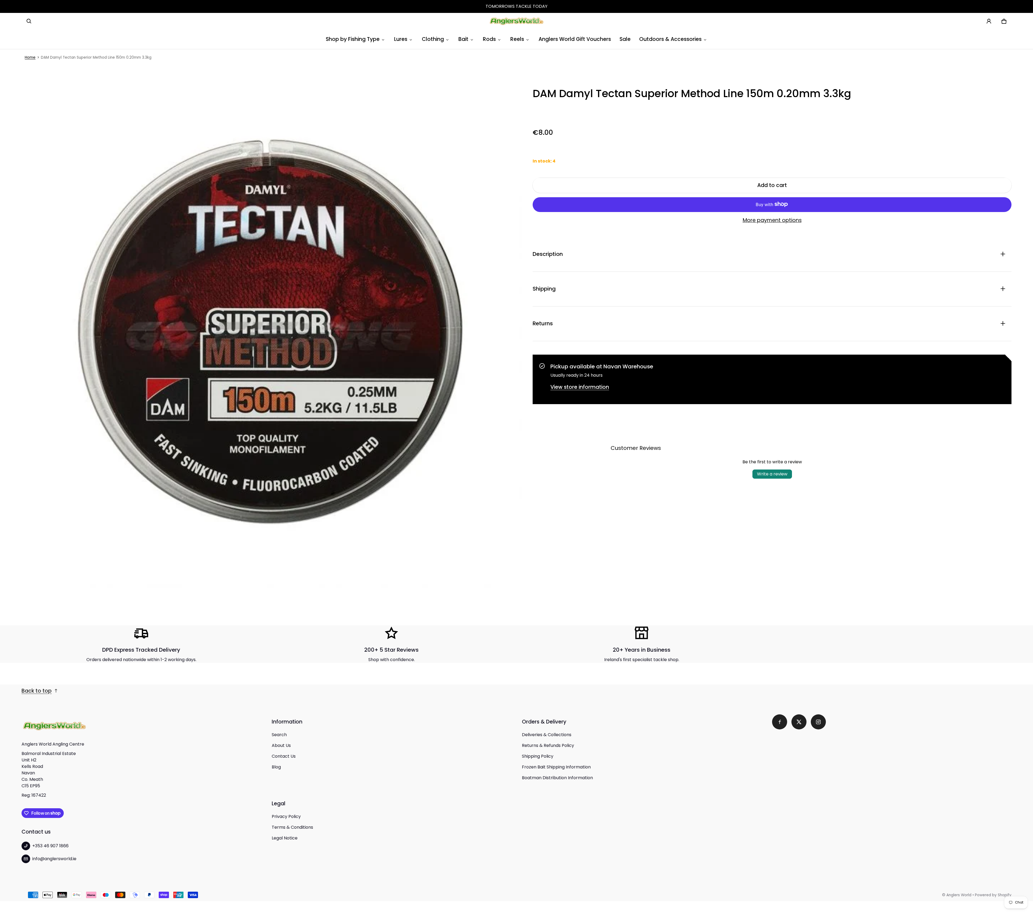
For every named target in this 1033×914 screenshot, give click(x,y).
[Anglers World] (516, 21)
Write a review (772, 474)
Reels (517, 39)
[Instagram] (818, 721)
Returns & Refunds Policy (548, 745)
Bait (463, 39)
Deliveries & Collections (546, 735)
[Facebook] (779, 721)
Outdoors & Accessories (670, 39)
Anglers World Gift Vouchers (575, 39)
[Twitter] (798, 721)
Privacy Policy (286, 816)
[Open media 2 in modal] (272, 337)
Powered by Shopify (993, 895)
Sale (625, 39)
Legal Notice (285, 838)
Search (279, 735)
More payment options (772, 220)
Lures (400, 39)
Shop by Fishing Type (353, 39)
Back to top (37, 690)
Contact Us (284, 756)
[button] (29, 21)
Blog (276, 767)
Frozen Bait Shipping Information (556, 767)
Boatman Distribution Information (557, 778)
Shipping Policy (537, 756)
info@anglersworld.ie (54, 859)
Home (30, 57)
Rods (489, 39)
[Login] (988, 21)
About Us (281, 745)
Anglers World (958, 895)
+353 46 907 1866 (50, 846)
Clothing (433, 39)
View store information (579, 386)
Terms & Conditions (292, 827)
